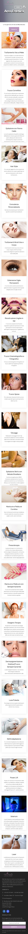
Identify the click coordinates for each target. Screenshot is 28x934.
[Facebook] (4, 911)
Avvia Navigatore (7, 898)
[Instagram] (7, 911)
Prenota (14, 29)
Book (18, 7)
